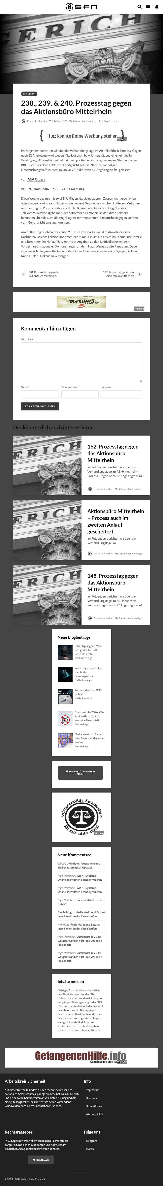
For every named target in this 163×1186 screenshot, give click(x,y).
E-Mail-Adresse (70, 387)
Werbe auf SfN (94, 1114)
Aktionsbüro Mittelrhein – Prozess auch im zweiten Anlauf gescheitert (115, 521)
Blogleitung (65, 912)
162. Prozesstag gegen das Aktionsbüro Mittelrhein (113, 453)
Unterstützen (94, 1106)
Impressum (92, 1090)
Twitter (90, 1149)
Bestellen (42, 1159)
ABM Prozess (36, 179)
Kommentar (27, 339)
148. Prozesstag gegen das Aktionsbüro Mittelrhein (113, 583)
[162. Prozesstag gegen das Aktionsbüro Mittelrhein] (47, 465)
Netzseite (106, 387)
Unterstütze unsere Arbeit (82, 772)
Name (25, 387)
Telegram (91, 1141)
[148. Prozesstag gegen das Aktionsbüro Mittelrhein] (47, 594)
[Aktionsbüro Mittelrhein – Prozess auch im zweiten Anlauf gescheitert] (47, 530)
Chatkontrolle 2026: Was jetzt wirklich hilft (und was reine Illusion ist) (80, 940)
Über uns (91, 1098)
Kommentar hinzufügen (85, 120)
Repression (29, 94)
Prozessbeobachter (37, 120)
